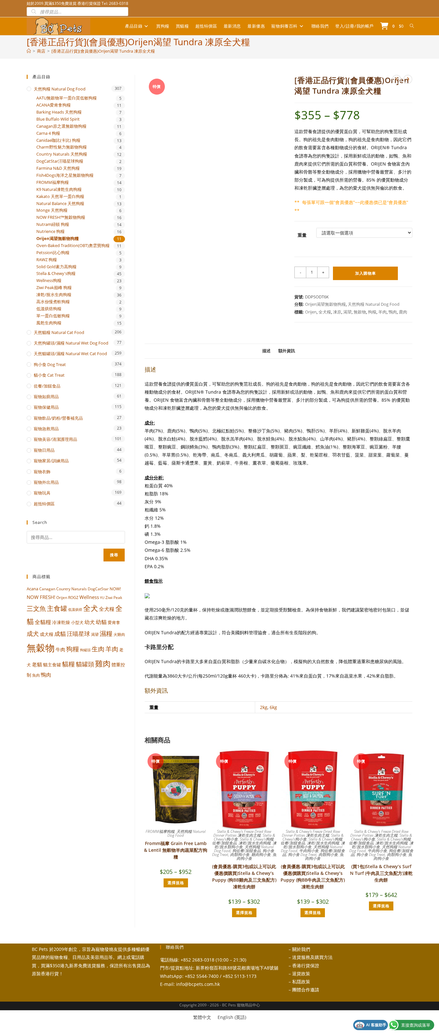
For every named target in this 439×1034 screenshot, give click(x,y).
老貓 (37, 664)
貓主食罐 (52, 665)
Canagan (47, 588)
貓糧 (68, 664)
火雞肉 (119, 634)
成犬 (33, 633)
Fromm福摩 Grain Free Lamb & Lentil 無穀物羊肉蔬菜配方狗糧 (175, 850)
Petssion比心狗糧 (52, 252)
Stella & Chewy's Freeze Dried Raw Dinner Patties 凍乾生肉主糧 (242, 833)
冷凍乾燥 (61, 622)
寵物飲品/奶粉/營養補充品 (58, 418)
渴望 (347, 312)
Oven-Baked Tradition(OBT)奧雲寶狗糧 (73, 245)
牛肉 (60, 649)
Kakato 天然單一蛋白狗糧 (60, 196)
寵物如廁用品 (46, 396)
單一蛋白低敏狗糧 (53, 316)
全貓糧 (43, 622)
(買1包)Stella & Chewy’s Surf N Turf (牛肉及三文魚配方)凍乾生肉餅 (381, 873)
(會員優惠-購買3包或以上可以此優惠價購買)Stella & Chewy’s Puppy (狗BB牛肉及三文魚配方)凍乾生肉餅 (313, 876)
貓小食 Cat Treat (49, 375)
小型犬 (77, 622)
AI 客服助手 (371, 1025)
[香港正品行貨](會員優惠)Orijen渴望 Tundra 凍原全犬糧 (103, 51)
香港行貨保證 (305, 965)
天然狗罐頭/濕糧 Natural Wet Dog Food (71, 343)
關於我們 (301, 949)
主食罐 (57, 608)
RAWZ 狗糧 (46, 259)
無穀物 (360, 312)
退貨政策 (301, 973)
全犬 (90, 608)
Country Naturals (71, 588)
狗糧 (372, 312)
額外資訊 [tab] (286, 351)
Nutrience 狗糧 (50, 231)
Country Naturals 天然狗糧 (61, 154)
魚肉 (36, 675)
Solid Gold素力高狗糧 (56, 266)
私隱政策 (301, 981)
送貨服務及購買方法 (312, 957)
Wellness (89, 597)
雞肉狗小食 (261, 854)
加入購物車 (365, 273)
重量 (302, 235)
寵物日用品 (44, 450)
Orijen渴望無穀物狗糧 (325, 304)
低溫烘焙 (75, 609)
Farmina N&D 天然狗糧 (58, 168)
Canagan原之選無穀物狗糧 (61, 126)
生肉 (98, 648)
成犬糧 (46, 634)
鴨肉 (393, 312)
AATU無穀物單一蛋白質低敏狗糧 (66, 98)
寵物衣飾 (42, 471)
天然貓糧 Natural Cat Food (59, 332)
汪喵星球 (78, 633)
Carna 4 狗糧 (48, 133)
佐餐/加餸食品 (224, 843)
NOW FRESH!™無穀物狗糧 (60, 217)
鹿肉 (403, 312)
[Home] (29, 51)
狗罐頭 (85, 649)
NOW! (115, 589)
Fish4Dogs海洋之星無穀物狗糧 (65, 175)
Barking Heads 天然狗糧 (59, 112)
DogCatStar (98, 588)
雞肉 (103, 663)
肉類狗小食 (239, 854)
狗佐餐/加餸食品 (246, 850)
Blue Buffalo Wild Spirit (58, 119)
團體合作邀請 (305, 990)
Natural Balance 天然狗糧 (60, 203)
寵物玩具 (42, 493)
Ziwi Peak (113, 597)
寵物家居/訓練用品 (51, 461)
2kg (263, 707)
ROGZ (73, 597)
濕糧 (106, 633)
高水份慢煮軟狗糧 (53, 301)
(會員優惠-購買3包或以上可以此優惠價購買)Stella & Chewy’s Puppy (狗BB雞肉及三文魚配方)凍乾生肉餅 (244, 876)
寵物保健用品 (46, 407)
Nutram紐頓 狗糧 (52, 224)
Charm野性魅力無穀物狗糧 (61, 147)
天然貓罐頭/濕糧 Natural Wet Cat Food (70, 353)
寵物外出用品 (46, 482)
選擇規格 (175, 882)
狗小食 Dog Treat (302, 854)
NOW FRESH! (41, 597)
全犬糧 (324, 312)
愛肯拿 (114, 622)
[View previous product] (396, 79)
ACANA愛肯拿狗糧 (53, 105)
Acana (32, 589)
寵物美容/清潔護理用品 (55, 439)
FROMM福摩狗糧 (160, 831)
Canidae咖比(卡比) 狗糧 (58, 140)
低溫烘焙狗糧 (48, 309)
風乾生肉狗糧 (48, 323)
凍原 (337, 312)
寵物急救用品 (46, 429)
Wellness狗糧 (48, 280)
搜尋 (114, 555)
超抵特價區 (44, 504)
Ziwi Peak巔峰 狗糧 (54, 287)
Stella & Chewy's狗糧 (256, 839)
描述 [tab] (266, 351)
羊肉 (382, 312)
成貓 (60, 633)
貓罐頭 (85, 664)
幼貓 (101, 622)
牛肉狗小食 (308, 850)
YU (102, 597)
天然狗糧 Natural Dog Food (373, 304)
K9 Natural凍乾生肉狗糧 (59, 189)
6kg (273, 707)
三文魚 (36, 608)
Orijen (311, 312)
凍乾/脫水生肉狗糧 (254, 843)
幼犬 (90, 622)
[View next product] (407, 79)
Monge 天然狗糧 (51, 210)
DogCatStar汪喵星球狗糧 (59, 161)
